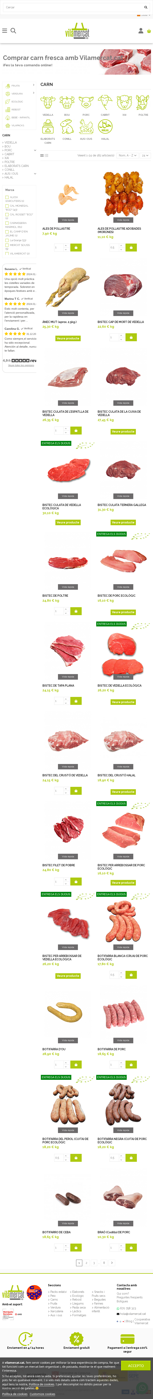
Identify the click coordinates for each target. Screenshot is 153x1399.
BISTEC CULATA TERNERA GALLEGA (122, 505)
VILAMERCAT (20, 253)
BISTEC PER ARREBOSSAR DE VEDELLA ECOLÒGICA (61, 957)
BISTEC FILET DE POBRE (58, 865)
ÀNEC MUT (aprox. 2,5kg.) (59, 322)
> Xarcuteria (55, 1311)
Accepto (136, 1365)
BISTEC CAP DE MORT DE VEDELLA (121, 322)
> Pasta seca (78, 1307)
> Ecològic (77, 1295)
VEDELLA (48, 115)
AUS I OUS (86, 139)
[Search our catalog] (146, 7)
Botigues (122, 1301)
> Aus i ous (55, 1315)
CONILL (67, 139)
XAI (124, 115)
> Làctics (75, 1311)
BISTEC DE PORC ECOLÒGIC (116, 595)
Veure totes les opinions (21, 365)
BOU (67, 115)
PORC (86, 115)
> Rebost (75, 1299)
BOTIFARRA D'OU (54, 1049)
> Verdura (54, 1307)
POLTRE (143, 115)
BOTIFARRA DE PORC (112, 1049)
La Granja (18, 240)
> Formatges (78, 1315)
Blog (129, 1321)
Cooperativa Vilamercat (142, 1321)
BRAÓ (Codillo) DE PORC (114, 1232)
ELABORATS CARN (17, 166)
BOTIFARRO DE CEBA (56, 1232)
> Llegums (77, 1303)
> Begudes (99, 1299)
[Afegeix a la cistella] (76, 247)
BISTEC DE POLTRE (55, 595)
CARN (6, 135)
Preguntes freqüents (130, 1297)
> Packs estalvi (57, 1291)
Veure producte (68, 338)
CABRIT (105, 115)
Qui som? (123, 1293)
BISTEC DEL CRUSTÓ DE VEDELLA (65, 775)
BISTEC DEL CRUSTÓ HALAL (116, 775)
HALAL (105, 139)
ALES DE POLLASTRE (56, 228)
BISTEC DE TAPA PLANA (58, 685)
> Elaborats (77, 1291)
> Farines (97, 1303)
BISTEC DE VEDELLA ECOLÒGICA (119, 685)
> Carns (53, 1299)
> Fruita (52, 1303)
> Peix (52, 1295)
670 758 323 (128, 1308)
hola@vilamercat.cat (133, 1313)
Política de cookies (41, 1384)
